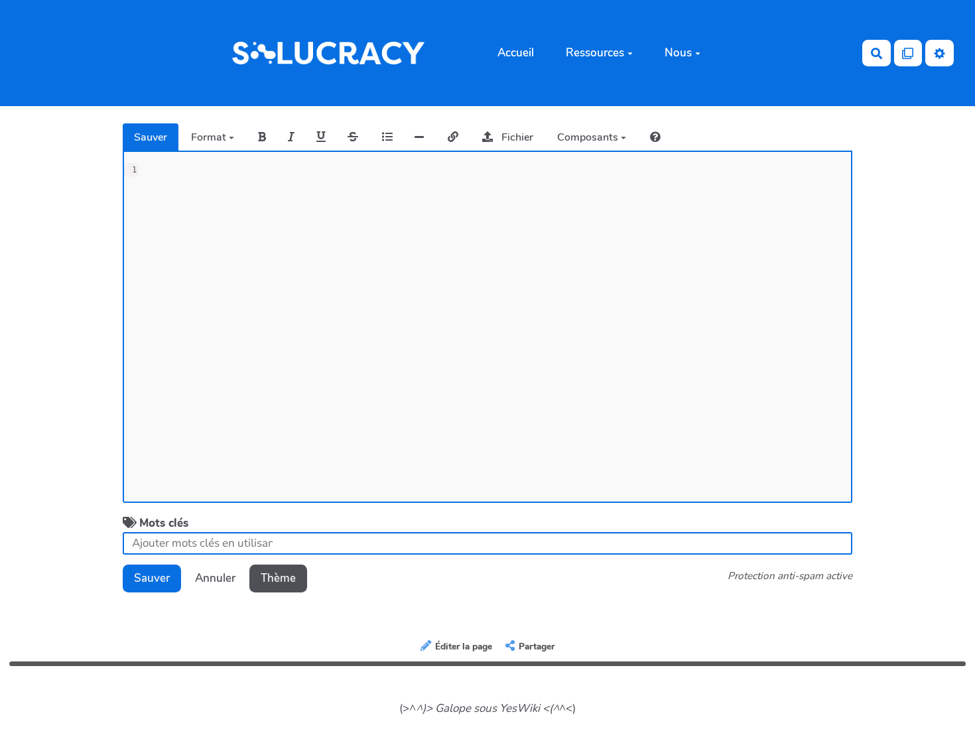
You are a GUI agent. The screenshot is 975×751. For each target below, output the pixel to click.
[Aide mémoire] (655, 137)
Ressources (595, 52)
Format (210, 137)
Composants (589, 137)
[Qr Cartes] (908, 53)
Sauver (150, 137)
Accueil (515, 52)
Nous (678, 52)
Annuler (215, 578)
